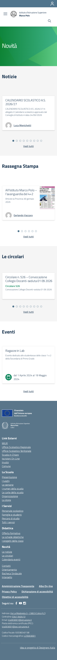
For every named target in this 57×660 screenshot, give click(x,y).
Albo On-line (46, 586)
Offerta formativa (11, 533)
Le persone (7, 485)
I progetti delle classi (12, 541)
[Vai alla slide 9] (41, 141)
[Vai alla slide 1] (13, 141)
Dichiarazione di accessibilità (37, 591)
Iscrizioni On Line (11, 458)
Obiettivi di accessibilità (15, 597)
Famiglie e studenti (12, 515)
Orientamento (9, 570)
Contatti (6, 566)
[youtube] (20, 603)
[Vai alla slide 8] (38, 141)
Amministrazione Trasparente (18, 586)
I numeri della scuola (12, 488)
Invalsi (5, 462)
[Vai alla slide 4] (24, 141)
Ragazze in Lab (15, 350)
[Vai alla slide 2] (17, 141)
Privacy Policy (9, 591)
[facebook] (16, 603)
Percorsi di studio (10, 518)
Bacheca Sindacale (12, 573)
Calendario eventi (11, 559)
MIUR (5, 443)
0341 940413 (18, 616)
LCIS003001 (30, 635)
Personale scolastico (12, 511)
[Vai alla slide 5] (27, 141)
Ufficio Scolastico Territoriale (16, 451)
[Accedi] (52, 4)
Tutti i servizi (8, 522)
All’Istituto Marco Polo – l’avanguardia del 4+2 (21, 192)
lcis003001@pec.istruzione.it (15, 626)
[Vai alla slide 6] (31, 141)
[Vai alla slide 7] (34, 141)
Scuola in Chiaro (10, 455)
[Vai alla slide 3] (20, 141)
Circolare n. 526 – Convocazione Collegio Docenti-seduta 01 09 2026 (28, 279)
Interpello (7, 577)
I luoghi (6, 481)
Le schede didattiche (13, 537)
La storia (6, 500)
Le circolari (7, 556)
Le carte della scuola (12, 492)
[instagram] (24, 603)
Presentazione (9, 477)
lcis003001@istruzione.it (20, 620)
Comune (6, 466)
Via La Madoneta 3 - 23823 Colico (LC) (28, 613)
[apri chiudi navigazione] (5, 14)
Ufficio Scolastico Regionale (16, 447)
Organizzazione (10, 496)
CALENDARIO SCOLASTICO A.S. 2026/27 (25, 102)
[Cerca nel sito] (49, 21)
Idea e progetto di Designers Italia (37, 648)
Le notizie (7, 552)
